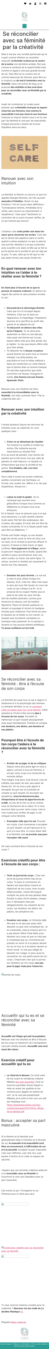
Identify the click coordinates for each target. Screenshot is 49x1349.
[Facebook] (45, 3)
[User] (35, 3)
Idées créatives (18, 1322)
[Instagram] (40, 3)
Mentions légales (6, 1344)
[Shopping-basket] (30, 3)
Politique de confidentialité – (22, 1344)
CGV (32, 1344)
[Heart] (25, 3)
